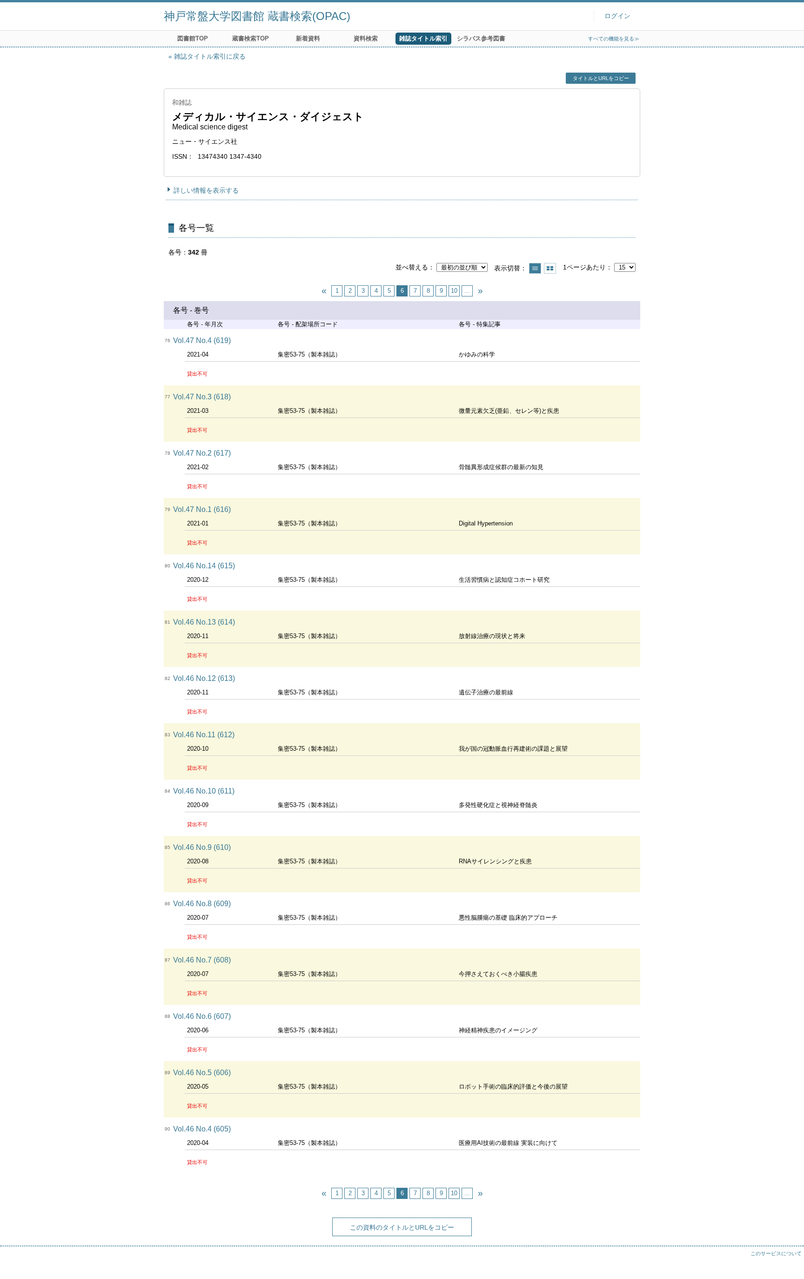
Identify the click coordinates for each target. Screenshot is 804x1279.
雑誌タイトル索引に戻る (210, 56)
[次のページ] (480, 290)
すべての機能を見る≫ (613, 38)
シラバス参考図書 (481, 38)
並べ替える (411, 267)
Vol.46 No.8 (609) (202, 904)
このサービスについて (776, 1253)
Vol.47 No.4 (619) (202, 340)
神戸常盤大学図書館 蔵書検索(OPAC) (257, 16)
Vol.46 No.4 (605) (202, 1129)
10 (454, 290)
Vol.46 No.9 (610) (202, 847)
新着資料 (308, 38)
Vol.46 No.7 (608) (202, 960)
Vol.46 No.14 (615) (204, 566)
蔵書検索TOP (250, 38)
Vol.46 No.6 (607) (202, 1016)
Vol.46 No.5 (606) (202, 1073)
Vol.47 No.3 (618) (202, 397)
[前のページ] (323, 290)
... (467, 290)
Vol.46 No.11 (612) (203, 735)
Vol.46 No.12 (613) (204, 678)
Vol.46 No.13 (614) (204, 622)
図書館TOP (192, 38)
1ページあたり (584, 267)
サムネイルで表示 (550, 268)
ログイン (617, 16)
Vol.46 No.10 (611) (203, 791)
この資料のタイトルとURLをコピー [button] (402, 1227)
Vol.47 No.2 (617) (202, 453)
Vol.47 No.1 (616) (202, 509)
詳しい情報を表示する (206, 190)
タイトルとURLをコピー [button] (601, 78)
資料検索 (366, 38)
